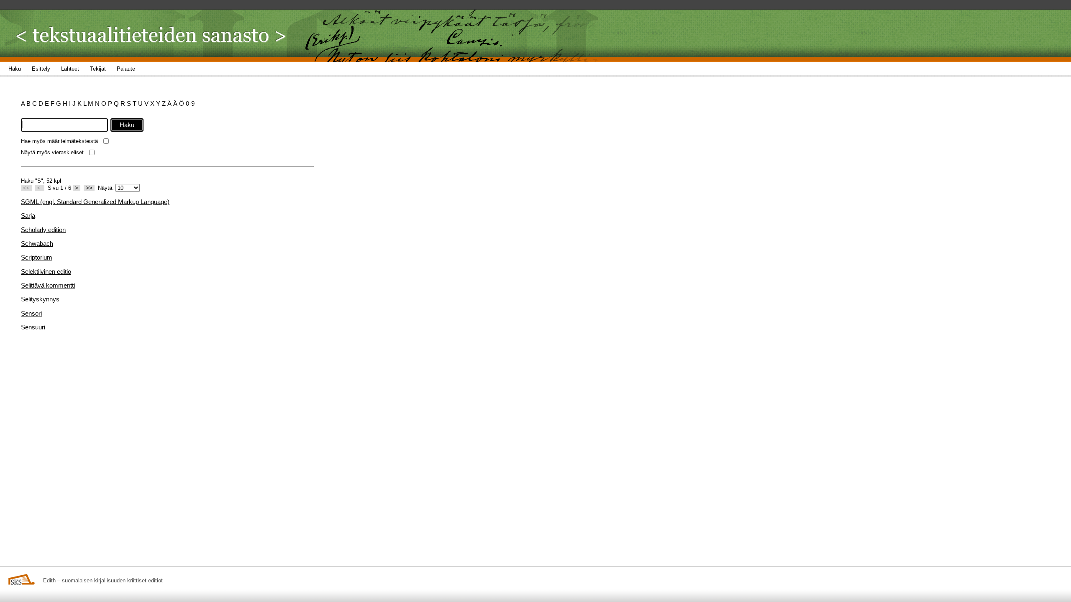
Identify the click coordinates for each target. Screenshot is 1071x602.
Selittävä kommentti (48, 285)
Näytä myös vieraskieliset (52, 152)
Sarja (28, 215)
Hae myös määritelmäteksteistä (59, 141)
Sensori (31, 313)
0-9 (190, 103)
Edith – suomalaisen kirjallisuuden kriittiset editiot (103, 580)
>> (89, 188)
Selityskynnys (40, 299)
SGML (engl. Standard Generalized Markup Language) (95, 201)
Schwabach (37, 243)
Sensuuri (33, 327)
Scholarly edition (43, 229)
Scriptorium (36, 257)
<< (26, 188)
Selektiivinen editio (46, 271)
